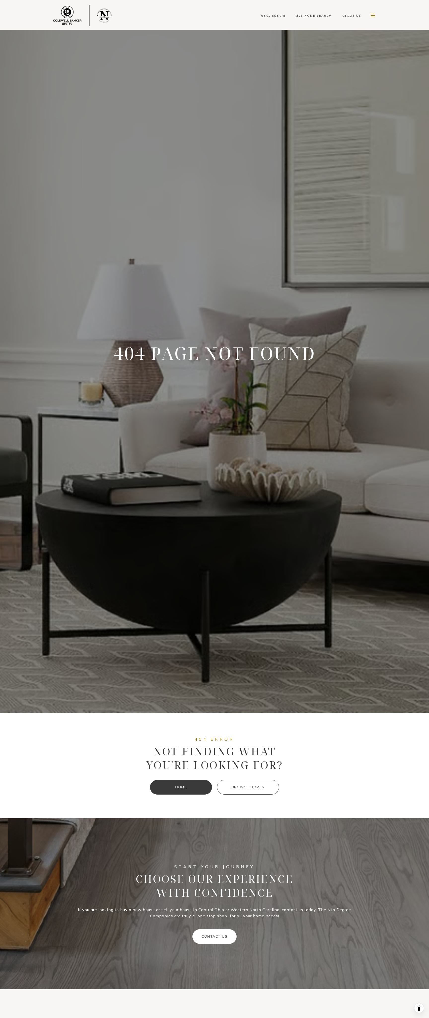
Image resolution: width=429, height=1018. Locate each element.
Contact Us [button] (214, 936)
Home (181, 787)
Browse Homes (248, 787)
